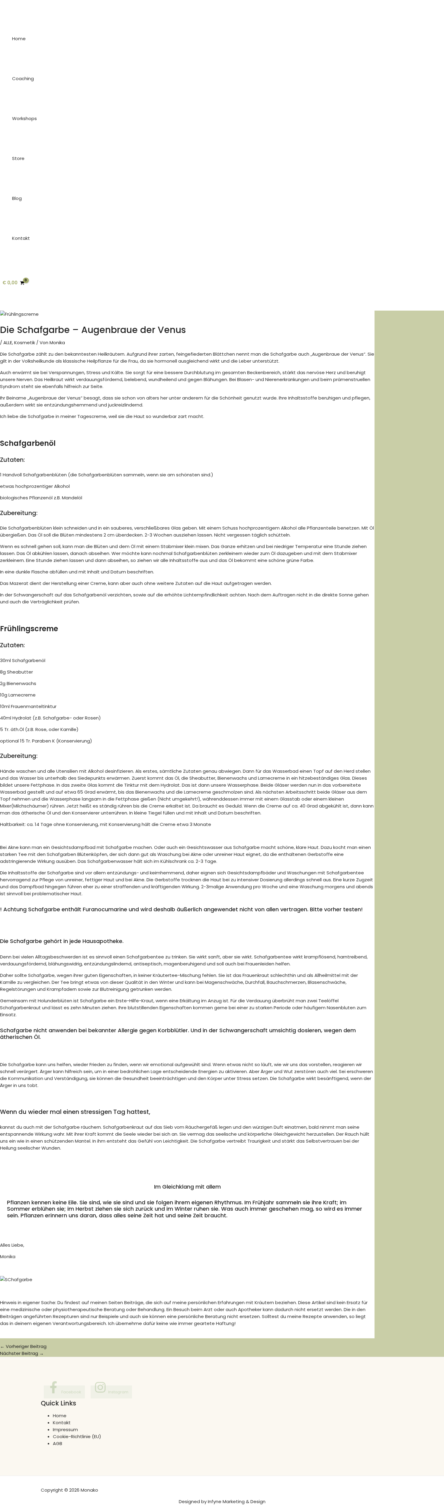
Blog (17, 198)
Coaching (23, 78)
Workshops (24, 118)
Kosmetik (24, 342)
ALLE (7, 342)
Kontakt (21, 238)
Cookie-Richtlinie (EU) (77, 1436)
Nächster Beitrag (22, 1353)
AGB (57, 1443)
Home (19, 38)
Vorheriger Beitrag (23, 1346)
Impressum (65, 1429)
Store (18, 158)
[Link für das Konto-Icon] (3, 307)
